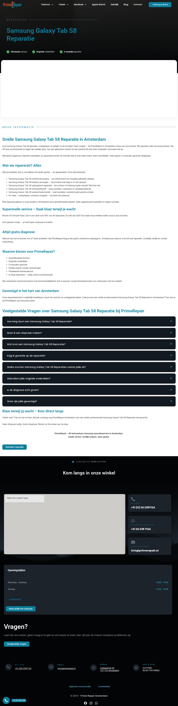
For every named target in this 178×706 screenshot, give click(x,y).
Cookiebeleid (14, 599)
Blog (126, 4)
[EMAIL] (51, 667)
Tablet (62, 4)
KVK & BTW (149, 664)
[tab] (89, 321)
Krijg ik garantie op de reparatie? (26, 355)
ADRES (103, 664)
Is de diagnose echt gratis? (23, 390)
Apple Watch (98, 4)
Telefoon (45, 4)
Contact (137, 4)
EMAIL (61, 665)
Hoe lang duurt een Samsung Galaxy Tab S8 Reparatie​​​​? (39, 321)
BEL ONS (135, 503)
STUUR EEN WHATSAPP (143, 525)
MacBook (78, 4)
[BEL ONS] (8, 667)
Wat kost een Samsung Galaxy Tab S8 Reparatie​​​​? (36, 344)
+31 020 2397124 (23, 668)
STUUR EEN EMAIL (140, 546)
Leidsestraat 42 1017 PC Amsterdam (109, 669)
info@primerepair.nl (67, 668)
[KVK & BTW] (136, 667)
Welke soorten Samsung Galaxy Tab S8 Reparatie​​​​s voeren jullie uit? (46, 367)
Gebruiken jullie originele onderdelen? (28, 378)
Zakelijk (114, 4)
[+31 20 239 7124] (6, 700)
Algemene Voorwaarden (80, 686)
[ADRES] (93, 667)
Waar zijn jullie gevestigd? (22, 401)
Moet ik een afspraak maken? (24, 332)
